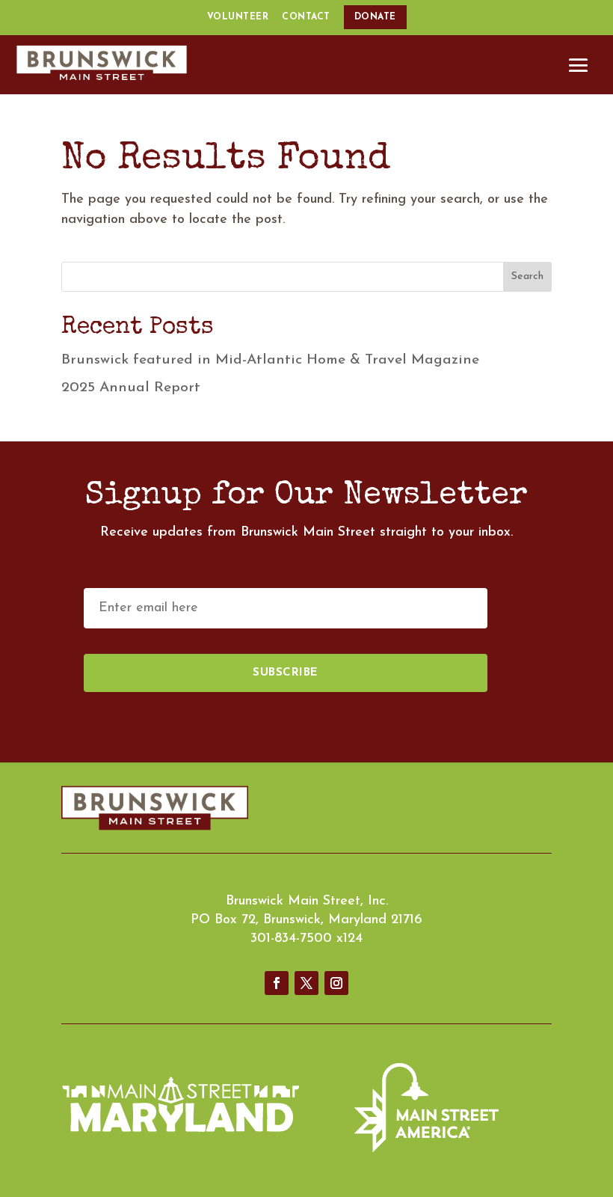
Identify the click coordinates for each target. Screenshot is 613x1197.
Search (527, 276)
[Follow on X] (306, 983)
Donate (375, 17)
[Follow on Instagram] (336, 983)
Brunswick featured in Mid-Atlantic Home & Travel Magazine (270, 360)
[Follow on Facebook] (277, 983)
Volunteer (238, 17)
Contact (306, 17)
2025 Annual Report (130, 388)
